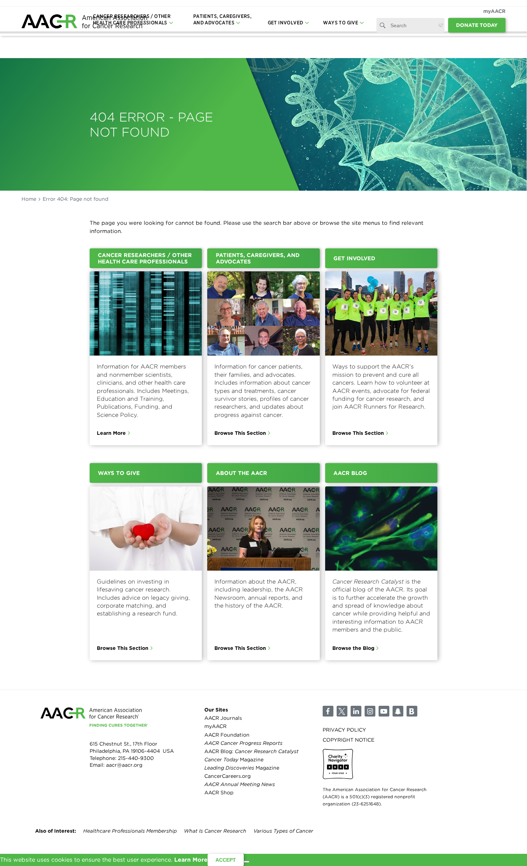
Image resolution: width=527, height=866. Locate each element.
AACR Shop (218, 792)
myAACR (494, 11)
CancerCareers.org (227, 776)
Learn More (111, 433)
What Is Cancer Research (215, 831)
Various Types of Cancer (283, 831)
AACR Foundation (227, 735)
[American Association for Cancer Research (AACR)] (84, 22)
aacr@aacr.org (124, 765)
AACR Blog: (251, 751)
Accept (225, 860)
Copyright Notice (348, 740)
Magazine (234, 759)
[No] (247, 862)
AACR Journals (223, 718)
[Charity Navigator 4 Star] (338, 764)
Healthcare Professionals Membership (130, 831)
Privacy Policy (344, 730)
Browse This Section (240, 433)
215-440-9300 (136, 758)
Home (29, 199)
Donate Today (477, 25)
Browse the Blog (353, 648)
